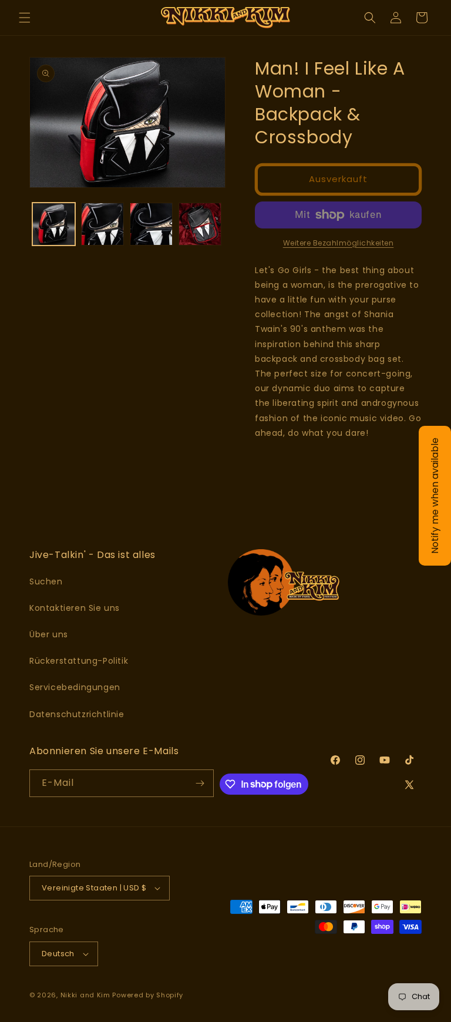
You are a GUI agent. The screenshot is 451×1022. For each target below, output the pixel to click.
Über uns (48, 634)
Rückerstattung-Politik (78, 661)
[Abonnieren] (200, 783)
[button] (25, 18)
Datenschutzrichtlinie (76, 714)
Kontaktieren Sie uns (74, 608)
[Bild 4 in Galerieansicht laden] (200, 224)
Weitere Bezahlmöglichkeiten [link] (338, 243)
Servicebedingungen (74, 687)
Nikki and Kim (85, 995)
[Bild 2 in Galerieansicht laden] (102, 224)
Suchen (46, 581)
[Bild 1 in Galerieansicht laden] (53, 224)
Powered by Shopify (147, 995)
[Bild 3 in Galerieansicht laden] (151, 224)
